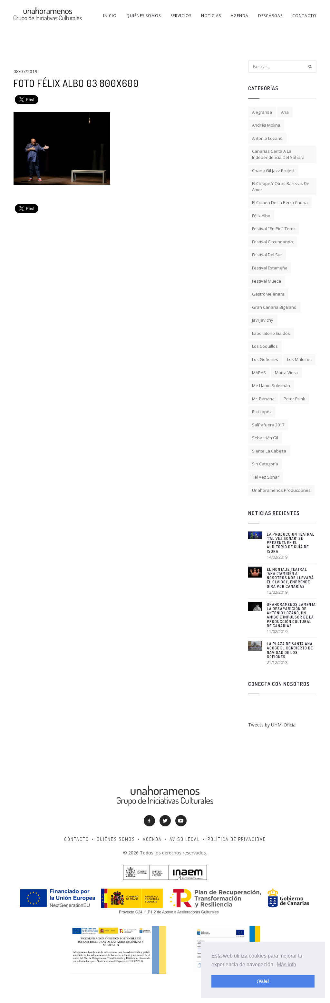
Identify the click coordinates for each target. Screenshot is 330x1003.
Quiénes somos (143, 15)
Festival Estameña (269, 268)
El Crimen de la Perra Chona (280, 202)
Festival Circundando (272, 242)
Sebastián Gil (265, 438)
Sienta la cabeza (269, 451)
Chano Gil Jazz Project (273, 170)
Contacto (304, 15)
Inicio (110, 15)
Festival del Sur (267, 255)
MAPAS (259, 372)
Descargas (270, 15)
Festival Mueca (266, 281)
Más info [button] (286, 964)
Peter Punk (294, 399)
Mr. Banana (263, 399)
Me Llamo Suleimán (271, 385)
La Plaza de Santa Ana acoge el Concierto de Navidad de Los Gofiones (290, 650)
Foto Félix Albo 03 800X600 (76, 83)
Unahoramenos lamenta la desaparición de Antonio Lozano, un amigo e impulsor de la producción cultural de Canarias (291, 615)
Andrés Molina (266, 125)
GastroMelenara (268, 294)
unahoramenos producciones (281, 490)
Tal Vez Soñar (265, 477)
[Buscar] (310, 66)
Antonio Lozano (267, 138)
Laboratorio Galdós (271, 333)
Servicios (180, 15)
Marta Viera (286, 372)
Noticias (211, 15)
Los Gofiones (265, 359)
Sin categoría (265, 464)
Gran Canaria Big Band (274, 307)
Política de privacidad (237, 839)
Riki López (262, 411)
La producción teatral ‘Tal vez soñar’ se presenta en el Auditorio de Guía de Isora (291, 543)
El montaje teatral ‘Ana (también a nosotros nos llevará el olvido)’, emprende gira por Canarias (290, 578)
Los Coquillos (265, 346)
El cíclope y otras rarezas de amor (280, 186)
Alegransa (262, 112)
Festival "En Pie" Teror (273, 228)
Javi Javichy (262, 320)
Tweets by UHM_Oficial (272, 725)
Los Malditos (299, 359)
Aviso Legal (185, 839)
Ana (285, 112)
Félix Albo (261, 216)
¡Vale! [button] (263, 981)
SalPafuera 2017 (268, 425)
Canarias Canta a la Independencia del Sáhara (278, 154)
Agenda (239, 15)
